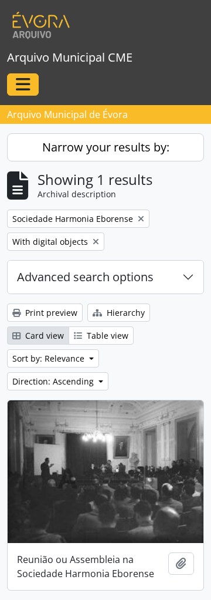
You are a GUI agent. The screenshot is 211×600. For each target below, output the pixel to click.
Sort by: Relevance (49, 358)
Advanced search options (85, 277)
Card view (43, 335)
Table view (106, 335)
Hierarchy (124, 312)
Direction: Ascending (54, 381)
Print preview (50, 312)
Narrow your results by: (105, 147)
